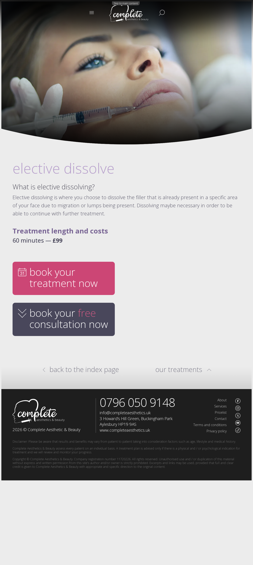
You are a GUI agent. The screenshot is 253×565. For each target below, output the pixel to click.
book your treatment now (63, 277)
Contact (221, 418)
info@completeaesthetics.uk (125, 412)
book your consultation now (68, 318)
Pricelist (221, 412)
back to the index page (84, 369)
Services (220, 406)
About (222, 400)
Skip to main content (126, 3)
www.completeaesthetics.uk (125, 430)
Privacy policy (217, 431)
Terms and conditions (210, 425)
